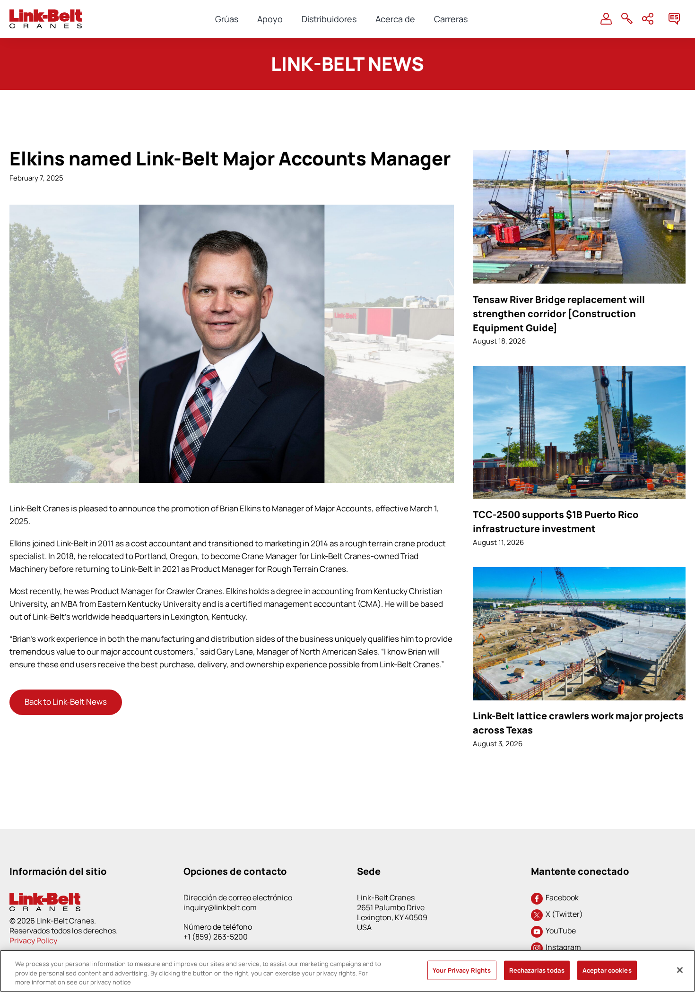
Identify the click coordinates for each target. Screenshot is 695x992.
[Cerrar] (679, 969)
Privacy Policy (33, 940)
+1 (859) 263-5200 (215, 937)
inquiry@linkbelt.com (220, 907)
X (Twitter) (563, 914)
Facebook (561, 897)
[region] (347, 971)
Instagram (562, 947)
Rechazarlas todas (537, 970)
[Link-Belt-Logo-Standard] (45, 13)
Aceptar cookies (607, 970)
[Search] (627, 19)
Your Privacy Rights (462, 970)
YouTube (559, 930)
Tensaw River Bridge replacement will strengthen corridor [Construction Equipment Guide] (559, 313)
